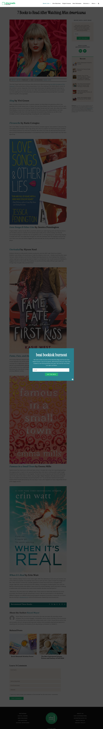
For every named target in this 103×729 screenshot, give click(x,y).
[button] (98, 3)
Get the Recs (51, 374)
